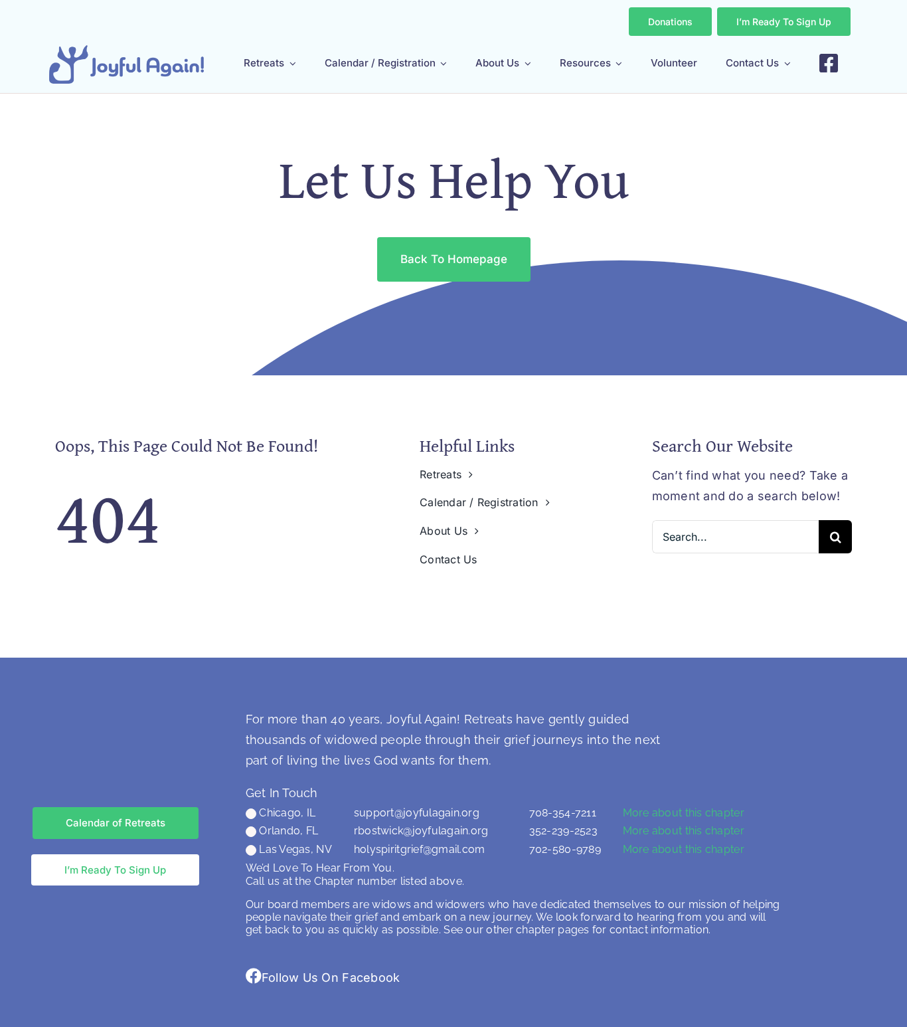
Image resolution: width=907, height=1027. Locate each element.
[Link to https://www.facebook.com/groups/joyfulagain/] (254, 976)
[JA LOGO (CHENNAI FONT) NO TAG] (126, 51)
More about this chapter (683, 812)
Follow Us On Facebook (331, 977)
